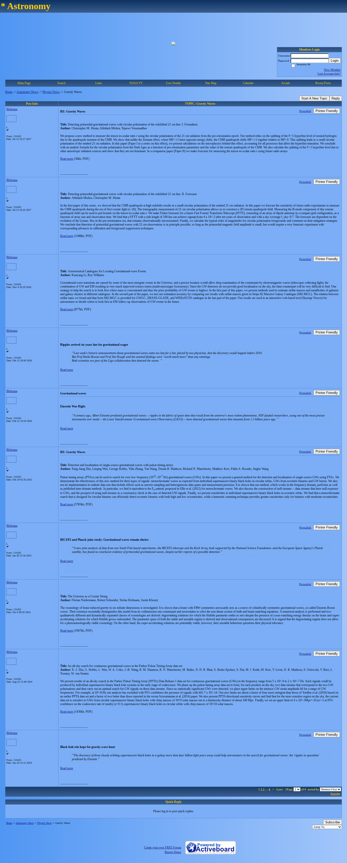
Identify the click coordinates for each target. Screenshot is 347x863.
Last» (280, 789)
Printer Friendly (327, 111)
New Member (332, 70)
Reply (336, 98)
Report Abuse (173, 852)
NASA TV (136, 83)
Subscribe (332, 822)
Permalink (305, 111)
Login (335, 60)
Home (8, 92)
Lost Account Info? (329, 73)
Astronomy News (27, 92)
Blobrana (11, 109)
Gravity (335, 793)
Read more (66, 159)
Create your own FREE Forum (162, 847)
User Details (173, 83)
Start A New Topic (314, 98)
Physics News (51, 92)
